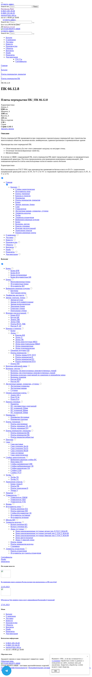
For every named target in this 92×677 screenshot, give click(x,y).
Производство (11, 46)
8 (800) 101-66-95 (8, 13)
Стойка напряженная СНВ (21, 464)
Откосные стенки (18, 308)
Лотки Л (18, 337)
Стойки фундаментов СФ (21, 513)
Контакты (10, 51)
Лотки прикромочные (24, 346)
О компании (11, 40)
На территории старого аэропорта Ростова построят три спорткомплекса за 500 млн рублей (29, 582)
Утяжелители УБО (18, 500)
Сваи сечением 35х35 (19, 448)
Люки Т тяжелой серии (24, 540)
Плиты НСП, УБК (18, 324)
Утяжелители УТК (18, 502)
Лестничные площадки (20, 386)
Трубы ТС (15, 479)
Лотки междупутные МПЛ (26, 342)
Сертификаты (21, 61)
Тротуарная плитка (18, 293)
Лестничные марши (19, 388)
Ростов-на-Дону (7, 9)
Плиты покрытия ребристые (22, 437)
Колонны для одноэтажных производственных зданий (33, 373)
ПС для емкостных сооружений (23, 406)
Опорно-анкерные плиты (25, 233)
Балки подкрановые (19, 275)
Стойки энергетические (25, 189)
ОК (55, 671)
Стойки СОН (16, 470)
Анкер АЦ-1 (16, 395)
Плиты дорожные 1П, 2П (21, 426)
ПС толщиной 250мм (19, 408)
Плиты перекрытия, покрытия (27, 200)
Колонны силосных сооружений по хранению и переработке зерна (38, 375)
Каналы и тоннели (23, 196)
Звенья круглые (17, 300)
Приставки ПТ (17, 462)
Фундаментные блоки (20, 284)
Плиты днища (16, 542)
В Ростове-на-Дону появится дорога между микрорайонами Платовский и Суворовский (28, 600)
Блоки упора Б (16, 484)
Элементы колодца (23, 213)
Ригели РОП (16, 379)
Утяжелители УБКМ (19, 497)
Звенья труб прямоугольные (22, 302)
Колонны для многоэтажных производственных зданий (33, 371)
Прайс (8, 53)
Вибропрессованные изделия (27, 220)
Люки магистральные (24, 538)
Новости (9, 44)
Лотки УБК (15, 322)
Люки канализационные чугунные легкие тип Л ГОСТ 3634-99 (41, 531)
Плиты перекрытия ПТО (25, 361)
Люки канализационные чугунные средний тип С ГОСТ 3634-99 (42, 533)
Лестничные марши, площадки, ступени (31, 211)
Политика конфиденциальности (14, 668)
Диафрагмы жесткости (15, 295)
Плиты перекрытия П (24, 357)
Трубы (18, 215)
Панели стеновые (22, 226)
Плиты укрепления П (19, 488)
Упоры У (14, 490)
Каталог (9, 38)
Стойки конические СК (20, 468)
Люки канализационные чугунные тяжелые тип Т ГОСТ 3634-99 (42, 535)
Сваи (17, 207)
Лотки (13, 333)
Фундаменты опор (22, 191)
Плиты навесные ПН (19, 511)
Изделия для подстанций (25, 228)
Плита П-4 (15, 399)
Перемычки (20, 198)
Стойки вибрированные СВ (22, 466)
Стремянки (15, 546)
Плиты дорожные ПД (19, 428)
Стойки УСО (16, 473)
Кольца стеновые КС (19, 527)
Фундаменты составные (20, 515)
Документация (12, 57)
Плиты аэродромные (19, 424)
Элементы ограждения (24, 217)
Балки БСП (15, 273)
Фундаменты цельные (20, 517)
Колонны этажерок (18, 377)
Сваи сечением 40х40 (19, 451)
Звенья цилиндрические (20, 304)
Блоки (17, 202)
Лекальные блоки (18, 306)
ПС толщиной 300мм (19, 410)
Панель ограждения (19, 551)
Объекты (9, 48)
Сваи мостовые (17, 444)
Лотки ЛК (19, 339)
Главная (9, 182)
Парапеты (15, 404)
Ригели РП (15, 381)
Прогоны (9, 440)
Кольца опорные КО (19, 524)
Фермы (9, 504)
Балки (17, 222)
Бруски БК (15, 317)
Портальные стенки (19, 311)
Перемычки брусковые (20, 417)
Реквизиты (10, 55)
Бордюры (14, 291)
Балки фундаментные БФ (21, 277)
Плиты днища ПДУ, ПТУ (25, 355)
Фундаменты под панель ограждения (26, 553)
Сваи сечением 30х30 (19, 446)
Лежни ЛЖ (15, 319)
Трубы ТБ (15, 477)
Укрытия (9, 493)
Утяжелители (20, 209)
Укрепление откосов (23, 230)
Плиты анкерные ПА (19, 509)
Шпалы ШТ (10, 520)
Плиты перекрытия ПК (20, 435)
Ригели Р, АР (16, 326)
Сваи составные (17, 453)
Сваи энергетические (19, 455)
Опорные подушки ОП (20, 350)
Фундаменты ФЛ (17, 286)
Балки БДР (15, 271)
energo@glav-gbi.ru (8, 15)
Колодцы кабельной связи (16, 366)
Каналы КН (20, 335)
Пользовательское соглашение (41, 668)
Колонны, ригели (22, 224)
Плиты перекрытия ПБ (20, 433)
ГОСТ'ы (18, 59)
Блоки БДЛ (15, 315)
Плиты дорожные (22, 194)
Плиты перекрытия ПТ (24, 359)
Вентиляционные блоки (20, 282)
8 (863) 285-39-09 (8, 11)
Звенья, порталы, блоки (25, 204)
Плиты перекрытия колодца (22, 544)
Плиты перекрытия (19, 353)
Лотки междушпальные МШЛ (27, 344)
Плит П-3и (15, 397)
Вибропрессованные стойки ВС (24, 460)
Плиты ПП (15, 364)
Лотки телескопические (25, 348)
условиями (56, 661)
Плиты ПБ (15, 486)
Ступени (14, 390)
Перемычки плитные (19, 419)
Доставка (9, 42)
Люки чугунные (17, 529)
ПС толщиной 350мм (19, 413)
